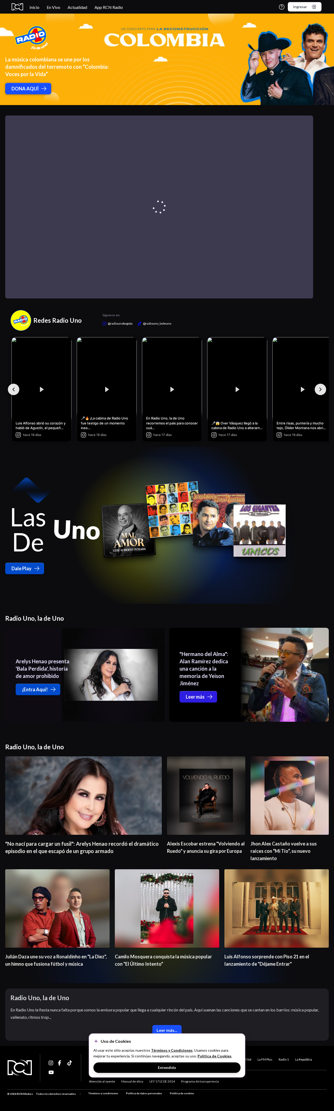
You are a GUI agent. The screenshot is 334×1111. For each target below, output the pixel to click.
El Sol (247, 1059)
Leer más (195, 697)
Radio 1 (284, 1059)
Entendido (167, 1067)
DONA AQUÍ (25, 88)
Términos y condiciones (103, 1093)
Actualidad (77, 7)
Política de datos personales (144, 1093)
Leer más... (167, 1030)
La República (303, 1059)
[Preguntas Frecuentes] (282, 7)
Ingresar (300, 6)
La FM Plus (265, 1059)
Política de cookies (182, 1093)
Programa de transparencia (200, 1081)
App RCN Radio (108, 7)
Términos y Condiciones (172, 1050)
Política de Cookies (214, 1056)
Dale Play (21, 568)
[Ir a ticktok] (51, 1063)
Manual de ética (132, 1081)
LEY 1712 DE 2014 (162, 1081)
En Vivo (53, 7)
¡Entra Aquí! (35, 689)
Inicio (34, 7)
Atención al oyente (102, 1081)
